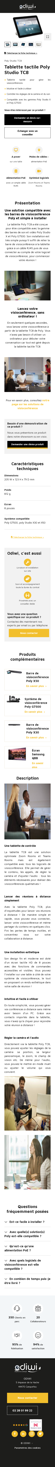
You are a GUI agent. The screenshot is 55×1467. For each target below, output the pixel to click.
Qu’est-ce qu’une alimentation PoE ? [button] (19, 1248)
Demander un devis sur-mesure (27, 120)
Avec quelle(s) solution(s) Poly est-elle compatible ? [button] (24, 1234)
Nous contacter (29, 633)
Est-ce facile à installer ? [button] (27, 1221)
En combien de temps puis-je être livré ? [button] (27, 1281)
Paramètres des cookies (27, 1447)
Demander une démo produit (27, 444)
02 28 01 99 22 (22, 1410)
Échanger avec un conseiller (28, 133)
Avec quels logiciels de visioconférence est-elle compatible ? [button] (22, 1264)
